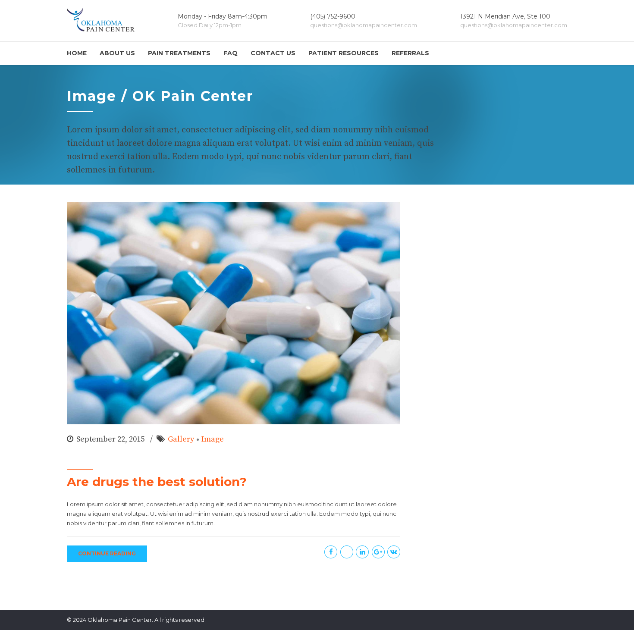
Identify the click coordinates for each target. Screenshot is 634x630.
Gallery (181, 439)
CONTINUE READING (107, 553)
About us (117, 53)
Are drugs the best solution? (157, 481)
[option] (234, 313)
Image (212, 439)
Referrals (410, 53)
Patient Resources (343, 53)
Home (77, 53)
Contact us (273, 53)
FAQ (230, 53)
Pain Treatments (179, 53)
